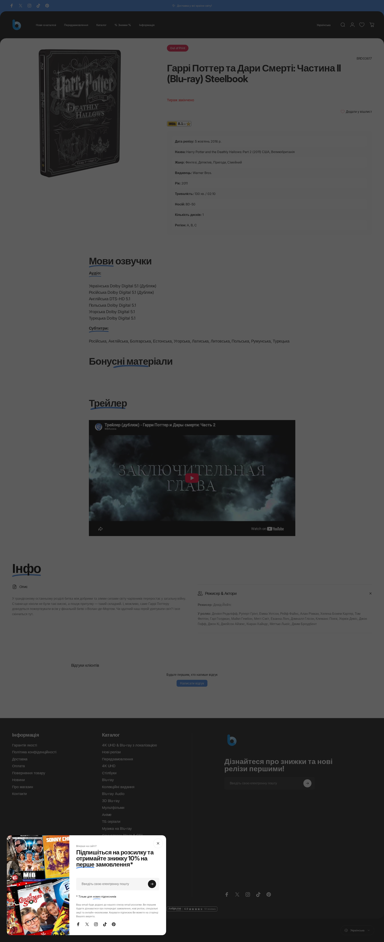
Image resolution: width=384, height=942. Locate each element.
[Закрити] (158, 843)
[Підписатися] (152, 884)
